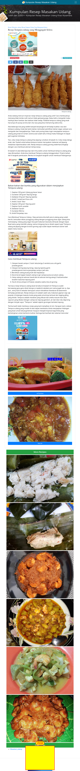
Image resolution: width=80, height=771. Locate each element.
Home (9, 27)
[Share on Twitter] (10, 62)
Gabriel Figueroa (14, 58)
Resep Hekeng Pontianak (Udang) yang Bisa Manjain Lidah (40, 368)
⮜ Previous (40, 393)
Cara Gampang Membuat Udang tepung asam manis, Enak (40, 418)
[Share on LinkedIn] (20, 62)
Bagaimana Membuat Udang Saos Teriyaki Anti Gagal (40, 574)
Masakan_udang (16, 27)
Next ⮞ (40, 443)
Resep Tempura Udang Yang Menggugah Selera (34, 27)
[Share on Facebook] (15, 62)
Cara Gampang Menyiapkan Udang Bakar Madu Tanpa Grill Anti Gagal (40, 718)
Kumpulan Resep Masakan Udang (40, 2)
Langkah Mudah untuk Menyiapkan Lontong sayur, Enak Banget (40, 670)
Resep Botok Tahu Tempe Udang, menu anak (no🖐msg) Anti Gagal (40, 478)
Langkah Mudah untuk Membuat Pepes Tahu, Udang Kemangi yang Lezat (40, 526)
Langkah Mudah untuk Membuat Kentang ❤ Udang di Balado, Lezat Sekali (40, 622)
